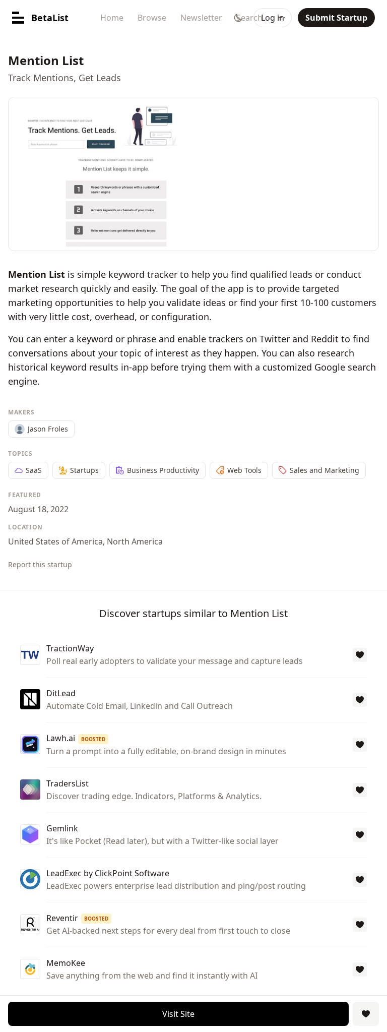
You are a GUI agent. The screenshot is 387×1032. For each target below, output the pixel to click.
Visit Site (178, 1013)
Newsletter (201, 17)
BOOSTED (93, 739)
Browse (152, 17)
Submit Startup (336, 17)
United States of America (55, 541)
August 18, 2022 (38, 509)
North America (135, 541)
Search (249, 17)
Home (111, 17)
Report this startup (40, 564)
